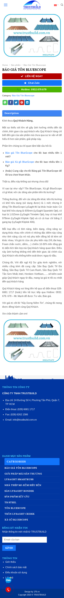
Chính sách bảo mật (15, 567)
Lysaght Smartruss (18, 479)
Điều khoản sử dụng (16, 572)
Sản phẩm (16, 65)
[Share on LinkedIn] (27, 102)
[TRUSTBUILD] (32, 5)
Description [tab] (11, 113)
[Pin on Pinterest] (21, 102)
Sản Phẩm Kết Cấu (16, 496)
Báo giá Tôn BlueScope (18, 153)
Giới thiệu (10, 562)
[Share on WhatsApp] (5, 102)
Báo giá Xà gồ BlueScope (19, 162)
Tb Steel (10, 502)
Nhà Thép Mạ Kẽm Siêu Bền (22, 485)
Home (5, 65)
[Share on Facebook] (10, 102)
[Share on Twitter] (16, 102)
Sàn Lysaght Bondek (19, 490)
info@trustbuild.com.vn (25, 419)
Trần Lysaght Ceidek (19, 513)
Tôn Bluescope (15, 508)
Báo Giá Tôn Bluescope (35, 65)
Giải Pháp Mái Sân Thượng (23, 473)
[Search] (60, 5)
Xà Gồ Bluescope (16, 519)
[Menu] (4, 5)
